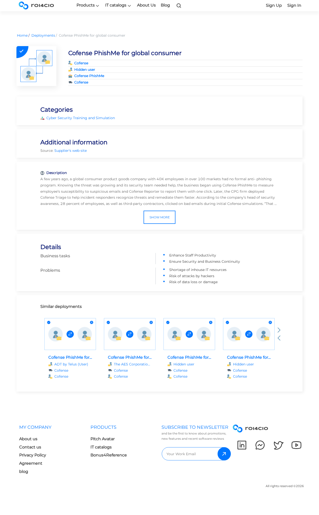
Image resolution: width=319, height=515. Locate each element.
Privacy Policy (32, 455)
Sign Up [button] (274, 5)
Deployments (43, 35)
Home (22, 35)
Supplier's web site (70, 150)
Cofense (81, 63)
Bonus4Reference (108, 455)
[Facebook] (260, 445)
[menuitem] (50, 451)
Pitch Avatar (102, 438)
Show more (160, 217)
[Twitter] (278, 445)
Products (86, 5)
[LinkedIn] (242, 445)
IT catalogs (115, 5)
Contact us (30, 447)
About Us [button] (146, 5)
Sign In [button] (294, 5)
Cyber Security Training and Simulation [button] (80, 118)
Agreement (30, 463)
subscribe (224, 453)
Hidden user (84, 69)
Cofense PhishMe (89, 76)
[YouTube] (296, 445)
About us (28, 438)
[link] (179, 5)
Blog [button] (165, 5)
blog (23, 471)
